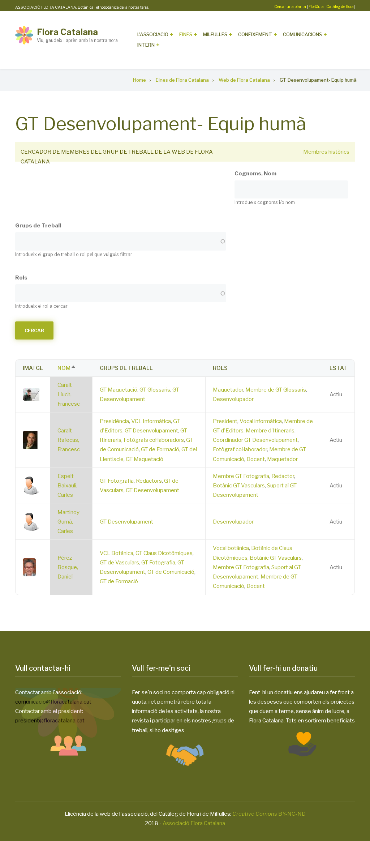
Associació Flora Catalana (194, 823)
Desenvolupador (233, 399)
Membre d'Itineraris (270, 430)
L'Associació (152, 34)
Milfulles (215, 34)
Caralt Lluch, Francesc (68, 394)
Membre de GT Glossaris (275, 390)
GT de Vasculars (119, 562)
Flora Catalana (67, 32)
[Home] (24, 34)
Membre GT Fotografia (241, 476)
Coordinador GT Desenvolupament (255, 440)
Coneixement (255, 34)
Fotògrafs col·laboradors (154, 440)
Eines (185, 34)
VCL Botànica (116, 553)
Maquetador (228, 390)
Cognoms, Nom (255, 173)
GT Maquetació (118, 390)
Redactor (282, 476)
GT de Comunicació (170, 572)
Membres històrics (326, 152)
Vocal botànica (231, 548)
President (225, 421)
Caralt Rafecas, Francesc (68, 440)
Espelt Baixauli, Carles (67, 486)
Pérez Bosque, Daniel (67, 567)
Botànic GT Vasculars (239, 485)
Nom (66, 368)
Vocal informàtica (261, 421)
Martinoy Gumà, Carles (68, 522)
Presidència (114, 421)
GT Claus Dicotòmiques (164, 553)
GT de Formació (160, 449)
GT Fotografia (117, 481)
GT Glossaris (154, 390)
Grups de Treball (38, 225)
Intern (146, 45)
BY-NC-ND (269, 814)
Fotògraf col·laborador (240, 449)
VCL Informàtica (151, 421)
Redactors (149, 481)
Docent (255, 459)
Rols (21, 277)
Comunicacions (302, 34)
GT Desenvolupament (151, 430)
